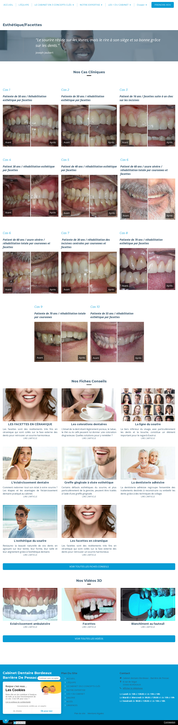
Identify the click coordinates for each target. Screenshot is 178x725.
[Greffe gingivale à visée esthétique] (89, 463)
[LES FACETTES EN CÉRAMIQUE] (30, 404)
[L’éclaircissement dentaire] (30, 463)
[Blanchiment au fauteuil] (148, 604)
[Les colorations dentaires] (89, 404)
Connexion (169, 722)
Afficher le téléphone (133, 688)
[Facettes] (89, 604)
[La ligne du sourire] (148, 404)
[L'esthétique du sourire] (30, 521)
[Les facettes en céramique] (89, 521)
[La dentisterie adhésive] (148, 463)
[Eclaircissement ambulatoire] (30, 604)
